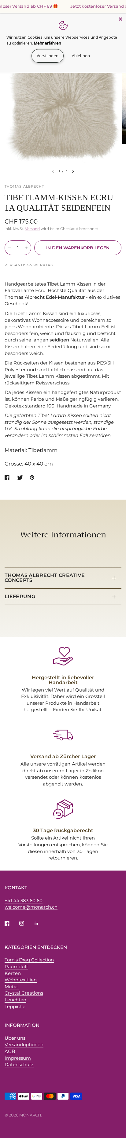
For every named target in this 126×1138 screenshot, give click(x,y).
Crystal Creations (24, 993)
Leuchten (15, 1000)
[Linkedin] (40, 923)
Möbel (12, 986)
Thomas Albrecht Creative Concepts (45, 577)
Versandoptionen (24, 1044)
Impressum (18, 1058)
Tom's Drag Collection (29, 960)
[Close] (120, 19)
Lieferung (20, 596)
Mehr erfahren (47, 43)
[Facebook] (11, 923)
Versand (32, 228)
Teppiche (15, 1006)
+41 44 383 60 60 (24, 900)
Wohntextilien (21, 980)
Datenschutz (19, 1064)
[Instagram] (26, 923)
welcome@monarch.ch (31, 907)
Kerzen (13, 973)
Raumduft (16, 966)
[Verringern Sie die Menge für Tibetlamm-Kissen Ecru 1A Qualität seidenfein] (9, 248)
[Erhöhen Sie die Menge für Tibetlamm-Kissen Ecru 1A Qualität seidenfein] (26, 248)
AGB (10, 1051)
